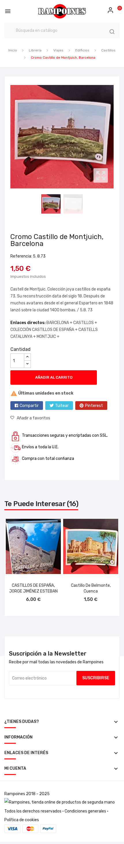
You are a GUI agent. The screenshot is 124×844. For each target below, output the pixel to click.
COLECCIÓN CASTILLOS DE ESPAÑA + (44, 329)
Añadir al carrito (53, 377)
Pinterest (94, 405)
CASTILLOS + (85, 322)
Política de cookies (21, 819)
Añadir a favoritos (33, 418)
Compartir (29, 405)
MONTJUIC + (48, 336)
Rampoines (14, 793)
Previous (9, 137)
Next (115, 137)
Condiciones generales (85, 811)
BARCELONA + (59, 322)
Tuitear (62, 405)
